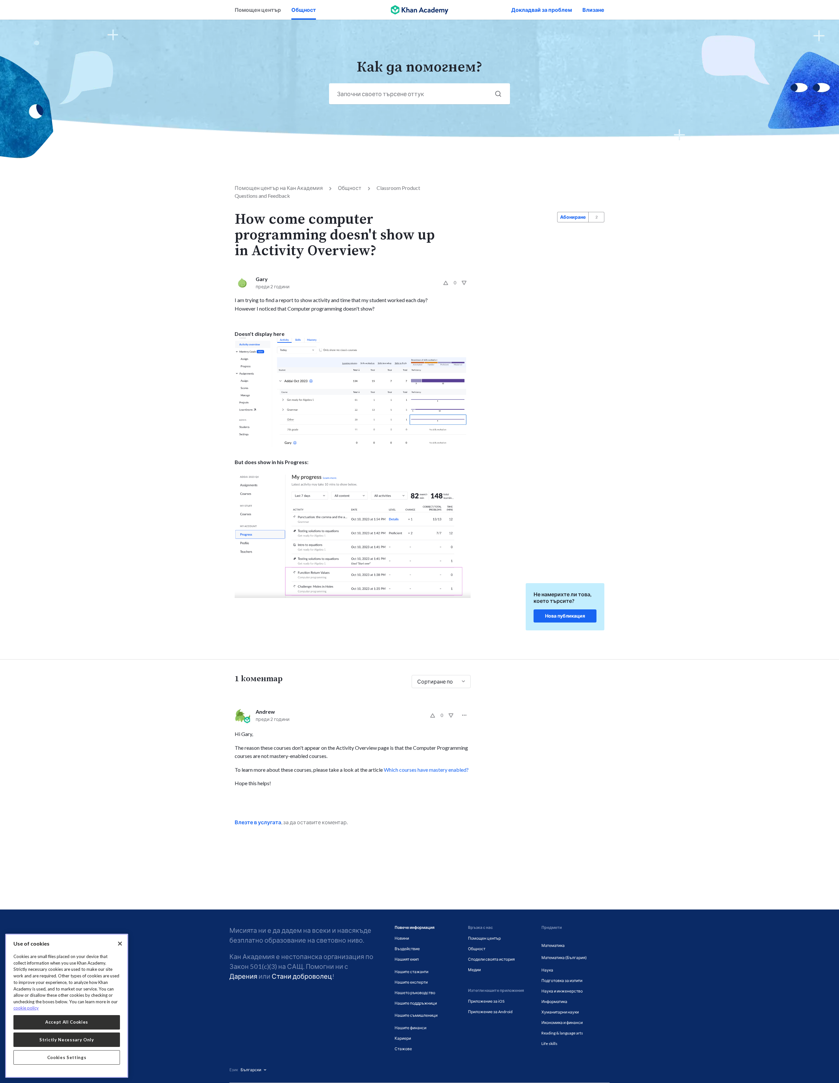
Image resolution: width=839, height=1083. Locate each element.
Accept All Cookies (66, 1022)
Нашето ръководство (415, 992)
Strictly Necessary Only (66, 1039)
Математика (553, 945)
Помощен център (258, 10)
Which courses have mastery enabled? (426, 769)
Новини (402, 938)
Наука (547, 970)
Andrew (265, 711)
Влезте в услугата (258, 822)
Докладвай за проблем (541, 10)
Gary (262, 279)
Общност (303, 10)
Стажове (403, 1048)
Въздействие (407, 948)
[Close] (120, 943)
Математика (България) (564, 957)
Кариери (403, 1038)
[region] (66, 1006)
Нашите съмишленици (416, 1015)
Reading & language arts (562, 1033)
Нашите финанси (410, 1027)
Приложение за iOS (486, 1001)
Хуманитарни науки (560, 1012)
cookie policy (26, 1008)
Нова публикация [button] (565, 616)
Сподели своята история (491, 959)
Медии (474, 969)
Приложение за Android (490, 1011)
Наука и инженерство (562, 991)
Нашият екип (407, 959)
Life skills (549, 1043)
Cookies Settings (67, 1057)
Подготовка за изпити (561, 980)
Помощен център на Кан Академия (279, 188)
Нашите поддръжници (416, 1003)
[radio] (445, 282)
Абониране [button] (573, 217)
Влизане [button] (593, 10)
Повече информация (415, 927)
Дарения (243, 976)
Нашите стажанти (411, 971)
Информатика (554, 1001)
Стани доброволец (302, 976)
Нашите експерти (411, 982)
